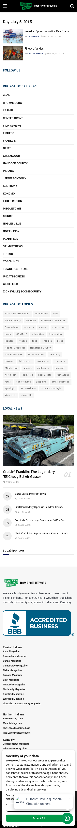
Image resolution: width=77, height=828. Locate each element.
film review (55, 334)
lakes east (25, 361)
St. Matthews (13, 246)
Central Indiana (12, 647)
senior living (23, 382)
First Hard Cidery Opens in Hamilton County (39, 507)
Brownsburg (12, 102)
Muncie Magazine (12, 723)
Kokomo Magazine (13, 718)
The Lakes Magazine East (16, 728)
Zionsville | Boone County (22, 291)
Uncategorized (14, 276)
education (38, 334)
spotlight (10, 388)
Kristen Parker (35, 54)
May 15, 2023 (49, 36)
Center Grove (13, 118)
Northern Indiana (13, 714)
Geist (7, 148)
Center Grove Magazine (15, 665)
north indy (11, 375)
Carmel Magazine (12, 661)
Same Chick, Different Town (30, 493)
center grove (60, 327)
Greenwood (11, 155)
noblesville (43, 368)
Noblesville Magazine (14, 684)
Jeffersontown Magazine (16, 743)
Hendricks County (40, 348)
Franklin (9, 140)
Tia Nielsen (33, 36)
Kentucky (10, 185)
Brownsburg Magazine (15, 656)
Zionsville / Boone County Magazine (22, 703)
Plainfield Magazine (13, 694)
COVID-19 (21, 334)
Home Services (14, 354)
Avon (6, 95)
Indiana (8, 170)
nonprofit (60, 368)
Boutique (31, 320)
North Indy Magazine (14, 689)
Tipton (8, 253)
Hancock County (15, 163)
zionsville (26, 395)
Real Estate (45, 375)
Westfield (10, 284)
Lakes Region (12, 201)
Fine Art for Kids (34, 48)
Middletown (12, 208)
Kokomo (9, 193)
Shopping (41, 382)
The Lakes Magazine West (16, 732)
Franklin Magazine (12, 675)
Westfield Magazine (13, 698)
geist (60, 341)
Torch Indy (11, 261)
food (34, 341)
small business (60, 382)
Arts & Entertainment (17, 313)
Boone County (13, 320)
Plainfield (10, 238)
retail (8, 382)
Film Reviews (12, 125)
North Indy (11, 231)
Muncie (8, 216)
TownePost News (15, 269)
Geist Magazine (11, 680)
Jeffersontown (14, 178)
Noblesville (12, 223)
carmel (43, 327)
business (29, 327)
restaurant (63, 375)
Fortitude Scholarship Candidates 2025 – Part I (40, 520)
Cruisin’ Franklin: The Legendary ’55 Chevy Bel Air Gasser (29, 474)
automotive (41, 313)
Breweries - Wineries (53, 320)
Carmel (8, 110)
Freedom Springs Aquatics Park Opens (47, 31)
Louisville (60, 361)
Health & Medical (15, 348)
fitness (23, 341)
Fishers (8, 133)
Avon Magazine (11, 651)
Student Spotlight (51, 388)
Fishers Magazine (12, 670)
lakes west (43, 361)
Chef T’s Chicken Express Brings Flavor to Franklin (42, 533)
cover (8, 334)
